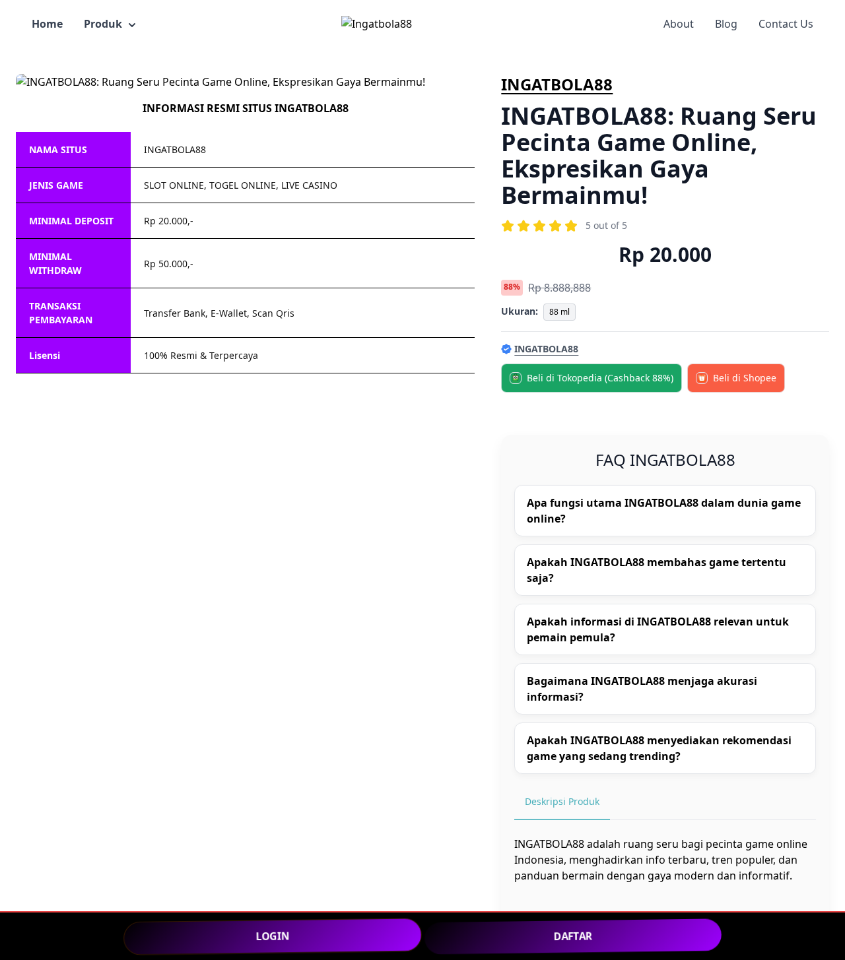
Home (47, 23)
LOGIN (272, 935)
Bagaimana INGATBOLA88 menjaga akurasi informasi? (642, 689)
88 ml (559, 311)
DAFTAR (573, 936)
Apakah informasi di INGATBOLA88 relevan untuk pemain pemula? (658, 629)
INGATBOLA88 (557, 84)
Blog (726, 23)
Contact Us (786, 23)
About (678, 23)
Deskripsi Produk (562, 801)
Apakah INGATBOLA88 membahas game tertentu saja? (656, 570)
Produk (103, 23)
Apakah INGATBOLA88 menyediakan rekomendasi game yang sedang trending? (659, 748)
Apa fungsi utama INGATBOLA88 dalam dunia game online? (664, 511)
